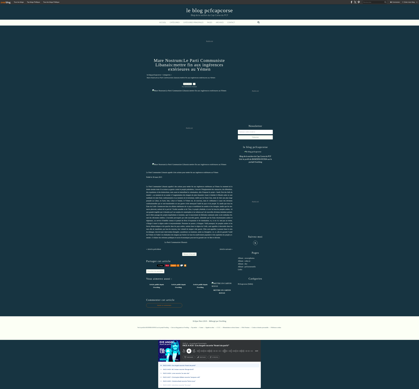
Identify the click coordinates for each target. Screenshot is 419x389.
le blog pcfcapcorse (209, 10)
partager (203, 357)
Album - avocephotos (246, 258)
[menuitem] (163, 23)
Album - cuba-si (244, 261)
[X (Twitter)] (355, 2)
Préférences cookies (276, 327)
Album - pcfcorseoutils (247, 267)
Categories (166, 75)
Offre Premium (245, 327)
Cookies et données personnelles (260, 327)
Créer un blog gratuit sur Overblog (180, 327)
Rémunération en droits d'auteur (231, 327)
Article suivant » (226, 249)
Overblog (222, 321)
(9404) (245, 284)
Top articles (194, 327)
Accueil (162, 22)
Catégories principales (193, 22)
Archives (220, 22)
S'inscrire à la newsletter (155, 271)
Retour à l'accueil (189, 254)
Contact (231, 22)
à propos (215, 357)
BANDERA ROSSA (259, 159)
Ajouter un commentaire (164, 305)
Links (240, 269)
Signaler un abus (210, 327)
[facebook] (351, 2)
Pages (209, 22)
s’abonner (190, 357)
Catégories (175, 22)
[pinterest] (358, 2)
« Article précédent (153, 249)
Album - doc (242, 264)
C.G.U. (219, 327)
